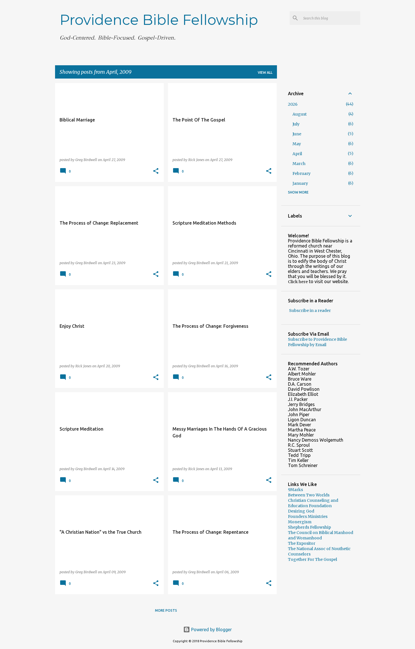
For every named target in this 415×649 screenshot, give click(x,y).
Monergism (299, 521)
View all (265, 72)
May (296, 143)
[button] (155, 171)
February (301, 173)
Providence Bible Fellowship (159, 20)
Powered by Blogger (211, 629)
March (298, 163)
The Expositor (301, 543)
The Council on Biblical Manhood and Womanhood (320, 535)
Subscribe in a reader (310, 310)
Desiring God (301, 511)
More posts (166, 610)
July (296, 124)
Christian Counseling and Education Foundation (313, 503)
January (300, 183)
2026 (293, 104)
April (297, 153)
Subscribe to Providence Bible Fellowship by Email (317, 342)
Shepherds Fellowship (309, 527)
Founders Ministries (307, 516)
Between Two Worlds (308, 495)
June (296, 133)
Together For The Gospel (312, 559)
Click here (298, 281)
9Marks (295, 489)
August (299, 114)
